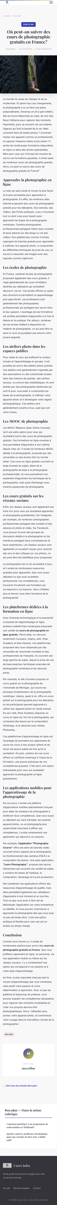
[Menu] (51, 2)
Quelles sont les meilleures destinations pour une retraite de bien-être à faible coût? (27, 1137)
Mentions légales (21, 1188)
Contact (37, 1188)
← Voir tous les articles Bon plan (20, 1085)
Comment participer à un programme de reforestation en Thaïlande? (27, 1126)
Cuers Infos (22, 1165)
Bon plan (17, 16)
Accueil (7, 16)
